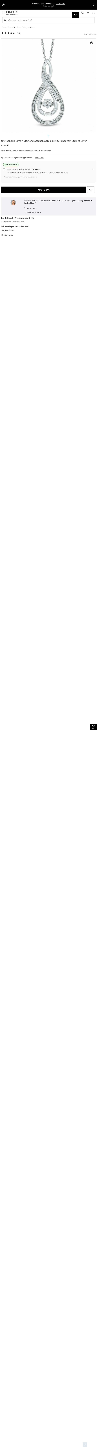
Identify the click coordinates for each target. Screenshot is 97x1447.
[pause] (3, 4)
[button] (93, 4)
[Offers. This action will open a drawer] (75, 15)
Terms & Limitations (31, 177)
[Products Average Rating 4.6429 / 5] (8, 33)
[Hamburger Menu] (3, 12)
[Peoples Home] (12, 13)
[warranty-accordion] (93, 169)
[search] (5, 20)
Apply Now (47, 151)
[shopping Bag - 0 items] (94, 13)
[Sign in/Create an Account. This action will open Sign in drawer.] (88, 12)
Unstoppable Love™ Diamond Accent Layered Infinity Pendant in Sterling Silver (44, 140)
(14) (18, 33)
